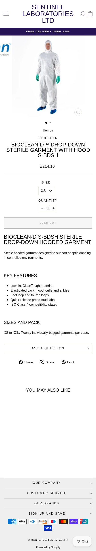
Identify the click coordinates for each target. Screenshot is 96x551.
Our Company (47, 482)
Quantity (48, 200)
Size (46, 182)
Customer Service (47, 493)
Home (47, 130)
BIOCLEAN (48, 138)
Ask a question (48, 348)
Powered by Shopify (48, 547)
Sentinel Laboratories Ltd (48, 13)
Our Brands (46, 503)
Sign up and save (47, 513)
